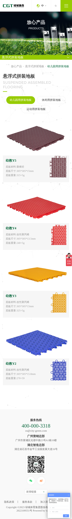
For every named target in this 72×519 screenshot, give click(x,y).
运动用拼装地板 (36, 109)
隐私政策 (9, 501)
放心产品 (16, 66)
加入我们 (45, 501)
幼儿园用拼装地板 (21, 99)
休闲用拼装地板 (51, 99)
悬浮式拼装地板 (13, 57)
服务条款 (27, 501)
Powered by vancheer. (44, 510)
